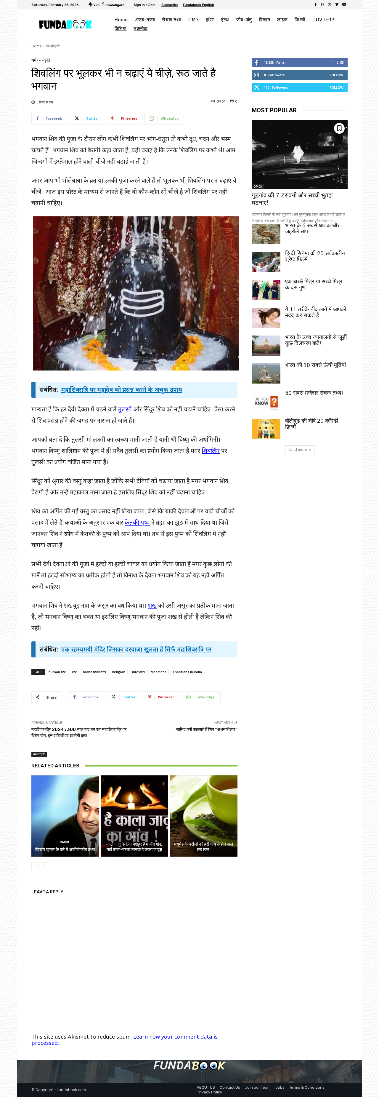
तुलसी (125, 409)
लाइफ (203, 837)
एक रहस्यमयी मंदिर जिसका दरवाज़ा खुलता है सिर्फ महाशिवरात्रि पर (136, 649)
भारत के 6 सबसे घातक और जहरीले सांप (312, 228)
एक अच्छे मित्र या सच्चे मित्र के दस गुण (313, 284)
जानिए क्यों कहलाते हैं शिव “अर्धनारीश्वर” (206, 729)
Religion (118, 672)
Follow (336, 75)
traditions (158, 672)
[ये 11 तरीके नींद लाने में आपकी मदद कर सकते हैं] (266, 318)
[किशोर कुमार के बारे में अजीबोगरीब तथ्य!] (65, 816)
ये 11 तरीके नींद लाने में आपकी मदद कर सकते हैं (315, 312)
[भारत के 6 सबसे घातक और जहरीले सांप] (266, 234)
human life (57, 672)
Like (340, 62)
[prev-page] (35, 866)
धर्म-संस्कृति (53, 46)
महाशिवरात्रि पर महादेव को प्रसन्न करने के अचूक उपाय (121, 390)
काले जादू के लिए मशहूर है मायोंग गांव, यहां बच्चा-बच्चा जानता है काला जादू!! (134, 846)
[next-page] (44, 866)
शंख (152, 605)
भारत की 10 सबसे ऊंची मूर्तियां (315, 365)
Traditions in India (187, 672)
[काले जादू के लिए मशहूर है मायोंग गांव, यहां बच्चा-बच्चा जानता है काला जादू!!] (134, 816)
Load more (297, 449)
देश (134, 837)
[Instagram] (322, 4)
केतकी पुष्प (137, 522)
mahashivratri (94, 672)
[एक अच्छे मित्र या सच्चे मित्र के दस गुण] (266, 290)
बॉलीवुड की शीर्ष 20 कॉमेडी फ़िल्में (311, 423)
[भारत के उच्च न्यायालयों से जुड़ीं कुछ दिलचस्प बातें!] (266, 346)
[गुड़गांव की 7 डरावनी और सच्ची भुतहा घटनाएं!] (300, 154)
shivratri (138, 672)
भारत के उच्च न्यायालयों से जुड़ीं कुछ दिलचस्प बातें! (316, 340)
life (74, 672)
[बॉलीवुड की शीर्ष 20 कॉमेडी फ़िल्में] (266, 429)
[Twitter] (329, 4)
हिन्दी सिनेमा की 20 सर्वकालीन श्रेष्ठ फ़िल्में (315, 256)
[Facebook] (315, 4)
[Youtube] (344, 4)
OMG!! (64, 842)
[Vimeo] (337, 4)
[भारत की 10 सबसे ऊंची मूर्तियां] (266, 373)
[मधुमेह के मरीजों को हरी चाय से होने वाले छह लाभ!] (203, 816)
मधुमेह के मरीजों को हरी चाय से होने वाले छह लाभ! (203, 846)
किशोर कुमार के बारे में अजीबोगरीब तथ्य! (65, 849)
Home (36, 46)
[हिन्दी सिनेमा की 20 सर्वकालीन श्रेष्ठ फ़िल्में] (266, 262)
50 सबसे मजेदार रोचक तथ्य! (314, 392)
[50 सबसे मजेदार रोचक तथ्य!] (266, 401)
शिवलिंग (211, 451)
